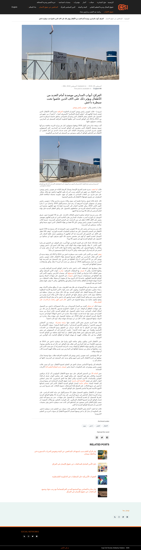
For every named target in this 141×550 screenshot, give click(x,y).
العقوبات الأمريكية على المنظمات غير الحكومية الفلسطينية (74, 476)
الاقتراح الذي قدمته (78, 381)
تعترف (82, 271)
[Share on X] (102, 437)
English (14, 7)
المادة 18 (94, 373)
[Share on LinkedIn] (97, 437)
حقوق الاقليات (108, 12)
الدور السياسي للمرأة (68, 7)
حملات (91, 2)
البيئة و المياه (82, 7)
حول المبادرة (101, 2)
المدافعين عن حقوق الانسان (48, 7)
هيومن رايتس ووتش (79, 107)
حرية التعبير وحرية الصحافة (46, 2)
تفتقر (99, 254)
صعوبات (70, 276)
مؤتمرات (77, 2)
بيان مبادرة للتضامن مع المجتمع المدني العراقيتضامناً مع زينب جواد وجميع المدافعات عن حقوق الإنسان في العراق (69, 490)
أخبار (84, 2)
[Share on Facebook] (107, 437)
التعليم (98, 426)
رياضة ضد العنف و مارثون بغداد (90, 12)
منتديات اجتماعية (64, 2)
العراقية (60, 111)
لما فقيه (94, 189)
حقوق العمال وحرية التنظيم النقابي (101, 7)
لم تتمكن (90, 306)
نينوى (84, 426)
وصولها (70, 273)
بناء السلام (32, 7)
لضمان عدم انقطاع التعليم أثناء (55, 367)
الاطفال (106, 426)
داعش (91, 426)
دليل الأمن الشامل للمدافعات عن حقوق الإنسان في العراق (74, 464)
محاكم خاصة (83, 383)
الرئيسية (110, 2)
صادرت (60, 271)
